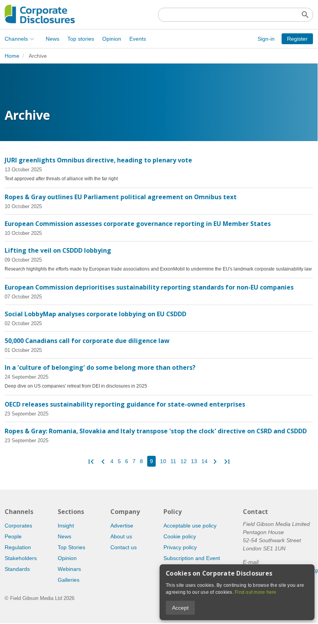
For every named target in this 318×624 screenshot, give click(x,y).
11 (173, 461)
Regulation (18, 547)
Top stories (80, 39)
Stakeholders (21, 558)
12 (183, 461)
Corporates (18, 525)
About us (121, 536)
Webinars (69, 569)
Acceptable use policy (190, 525)
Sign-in (266, 39)
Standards (17, 569)
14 (204, 461)
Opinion (111, 39)
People (13, 536)
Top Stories (71, 547)
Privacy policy (180, 547)
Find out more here (256, 592)
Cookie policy (179, 536)
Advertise (121, 525)
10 (163, 461)
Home (12, 56)
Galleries (68, 580)
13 (194, 461)
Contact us (123, 547)
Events (137, 39)
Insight (66, 525)
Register (297, 39)
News (52, 39)
